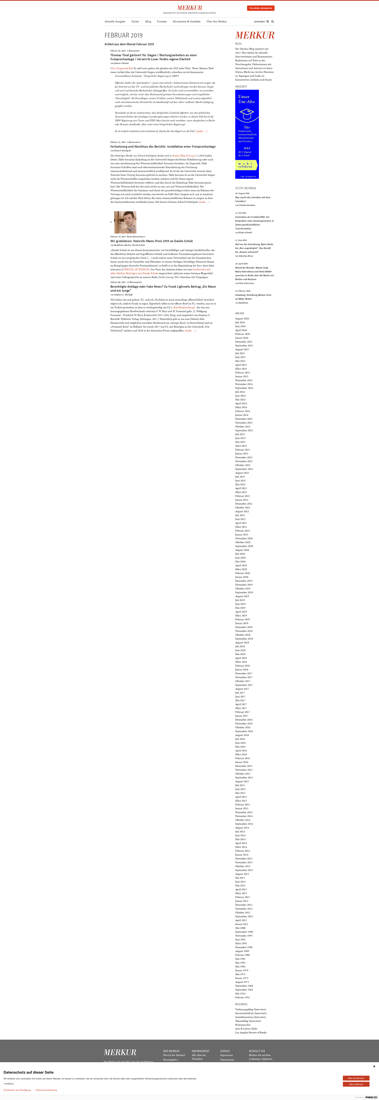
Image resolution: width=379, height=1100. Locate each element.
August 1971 (242, 982)
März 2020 (241, 569)
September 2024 (244, 388)
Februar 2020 (242, 573)
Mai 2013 (240, 885)
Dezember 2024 (243, 380)
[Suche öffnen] (272, 21)
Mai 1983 (240, 962)
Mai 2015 (240, 793)
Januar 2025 (241, 376)
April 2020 (241, 565)
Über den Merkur (217, 21)
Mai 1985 (240, 959)
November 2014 (244, 816)
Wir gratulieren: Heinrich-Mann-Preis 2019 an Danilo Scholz (151, 241)
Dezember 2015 (243, 766)
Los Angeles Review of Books (251, 1032)
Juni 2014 (240, 835)
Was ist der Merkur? (174, 1055)
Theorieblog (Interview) (248, 1021)
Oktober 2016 (242, 727)
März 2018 (241, 662)
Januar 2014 (241, 854)
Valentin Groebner (247, 205)
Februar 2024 (242, 411)
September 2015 (244, 777)
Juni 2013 (240, 881)
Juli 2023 (240, 434)
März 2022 (241, 492)
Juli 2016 (240, 739)
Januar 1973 (241, 978)
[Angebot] (247, 134)
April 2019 (241, 611)
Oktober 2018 (242, 635)
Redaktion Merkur (122, 245)
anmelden (259, 21)
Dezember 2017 (243, 673)
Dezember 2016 (243, 719)
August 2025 (242, 349)
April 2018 (241, 658)
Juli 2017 (240, 692)
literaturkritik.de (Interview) (251, 1013)
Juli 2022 (240, 476)
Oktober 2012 (242, 912)
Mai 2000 (240, 928)
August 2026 (242, 318)
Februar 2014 (242, 851)
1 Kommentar (133, 50)
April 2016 (241, 750)
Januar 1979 (241, 970)
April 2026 (241, 330)
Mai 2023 (240, 442)
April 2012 (241, 920)
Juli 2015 (240, 785)
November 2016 (244, 723)
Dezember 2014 (243, 812)
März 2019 (241, 615)
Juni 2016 (240, 743)
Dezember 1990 (243, 947)
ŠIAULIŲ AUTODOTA (137, 269)
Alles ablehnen (356, 1084)
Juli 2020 (240, 554)
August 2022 (242, 473)
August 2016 (242, 735)
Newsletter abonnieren (260, 8)
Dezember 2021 (243, 503)
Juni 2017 (240, 696)
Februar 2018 (242, 665)
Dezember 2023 (243, 419)
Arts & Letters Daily (246, 1028)
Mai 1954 (240, 993)
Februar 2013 (242, 897)
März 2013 (241, 893)
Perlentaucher (243, 1025)
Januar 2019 (241, 623)
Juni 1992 (240, 939)
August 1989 (242, 951)
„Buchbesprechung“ (184, 307)
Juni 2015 (240, 789)
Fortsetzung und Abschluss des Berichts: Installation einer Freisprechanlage (163, 146)
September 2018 (244, 638)
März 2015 (241, 800)
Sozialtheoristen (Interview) (250, 1017)
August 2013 (242, 874)
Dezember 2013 (243, 858)
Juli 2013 (240, 878)
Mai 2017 (240, 700)
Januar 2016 (241, 762)
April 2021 (241, 523)
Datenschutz (227, 1059)
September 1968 (244, 986)
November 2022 (244, 461)
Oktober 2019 (242, 588)
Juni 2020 (240, 557)
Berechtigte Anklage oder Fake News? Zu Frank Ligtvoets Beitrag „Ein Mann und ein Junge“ (163, 288)
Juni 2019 (240, 604)
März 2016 (241, 754)
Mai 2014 (240, 839)
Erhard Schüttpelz (122, 150)
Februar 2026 (242, 334)
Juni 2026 (240, 326)
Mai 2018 (240, 654)
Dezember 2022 (243, 457)
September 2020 (244, 546)
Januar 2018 (241, 669)
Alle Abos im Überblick (199, 1057)
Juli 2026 (240, 322)
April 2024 (241, 403)
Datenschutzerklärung (46, 1090)
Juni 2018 (240, 650)
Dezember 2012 (243, 905)
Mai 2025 (240, 361)
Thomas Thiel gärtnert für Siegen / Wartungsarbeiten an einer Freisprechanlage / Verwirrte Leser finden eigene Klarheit (153, 57)
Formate (162, 21)
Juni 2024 (240, 395)
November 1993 (244, 935)
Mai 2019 (240, 608)
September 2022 (244, 469)
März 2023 (241, 446)
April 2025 (241, 365)
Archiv (135, 21)
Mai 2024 (240, 399)
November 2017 (244, 677)
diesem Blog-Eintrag (183, 155)
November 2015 (244, 770)
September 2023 (244, 430)
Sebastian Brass (246, 255)
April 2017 (241, 704)
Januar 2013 (241, 901)
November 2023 (244, 422)
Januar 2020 (241, 577)
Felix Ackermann (246, 283)
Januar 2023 (241, 453)
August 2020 (242, 550)
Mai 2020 (240, 561)
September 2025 (244, 345)
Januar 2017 (241, 716)
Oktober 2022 (242, 465)
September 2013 (244, 870)
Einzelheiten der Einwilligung (17, 1090)
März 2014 (241, 847)
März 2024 (241, 407)
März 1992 (241, 943)
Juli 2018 (240, 646)
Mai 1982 (240, 966)
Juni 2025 (240, 357)
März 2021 (241, 527)
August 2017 (242, 689)
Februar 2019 (242, 619)
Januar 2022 (241, 500)
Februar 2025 (242, 372)
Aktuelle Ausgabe (115, 21)
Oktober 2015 (242, 773)
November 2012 (244, 908)
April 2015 (241, 797)
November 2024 (244, 384)
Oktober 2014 (242, 820)
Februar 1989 (242, 955)
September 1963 (244, 989)
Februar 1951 (242, 997)
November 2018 (244, 631)
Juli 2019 (240, 600)
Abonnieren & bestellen (187, 21)
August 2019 (242, 596)
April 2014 (241, 843)
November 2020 (244, 538)
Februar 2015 (242, 804)
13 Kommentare (134, 282)
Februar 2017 (242, 712)
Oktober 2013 (242, 866)
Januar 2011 (241, 924)
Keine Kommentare (136, 236)
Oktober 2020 (242, 542)
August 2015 (242, 781)
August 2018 (242, 642)
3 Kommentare (134, 142)
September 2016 (244, 731)
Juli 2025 (240, 353)
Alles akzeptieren (356, 1078)
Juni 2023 (240, 438)
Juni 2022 (240, 480)
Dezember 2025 (243, 341)
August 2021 (242, 511)
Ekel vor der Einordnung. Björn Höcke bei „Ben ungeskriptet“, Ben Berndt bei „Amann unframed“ (254, 248)
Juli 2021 (240, 515)
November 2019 (244, 584)
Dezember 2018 (243, 627)
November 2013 (244, 862)
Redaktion (243, 302)
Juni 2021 (240, 519)
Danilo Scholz (138, 245)
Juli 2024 (240, 392)
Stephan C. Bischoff (123, 294)
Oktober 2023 (242, 426)
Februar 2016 (242, 758)
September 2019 (244, 592)
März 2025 (241, 368)
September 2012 (244, 916)
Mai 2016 (240, 746)
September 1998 (244, 932)
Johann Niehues (121, 63)
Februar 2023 (242, 449)
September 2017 (244, 685)
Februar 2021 (242, 530)
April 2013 (241, 889)
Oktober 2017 (242, 681)
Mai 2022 (240, 484)
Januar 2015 (241, 808)
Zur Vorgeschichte (121, 68)
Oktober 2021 (242, 507)
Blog (148, 21)
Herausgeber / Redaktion (171, 1061)
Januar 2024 (241, 415)
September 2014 (244, 824)
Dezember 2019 (243, 581)
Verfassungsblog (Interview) (250, 1009)
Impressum (226, 1055)
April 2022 (241, 488)
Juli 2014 (240, 831)
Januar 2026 (241, 338)
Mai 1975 (240, 974)
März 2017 (241, 708)
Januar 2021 (241, 534)
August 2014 (242, 827)
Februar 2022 (242, 496)
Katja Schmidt (245, 232)
